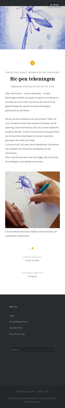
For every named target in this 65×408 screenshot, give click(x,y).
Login (12, 315)
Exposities (12, 72)
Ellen (26, 86)
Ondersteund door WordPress (22, 398)
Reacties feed (16, 327)
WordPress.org (17, 334)
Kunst (23, 72)
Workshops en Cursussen (43, 72)
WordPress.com (32, 401)
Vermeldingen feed (18, 321)
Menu (56, 5)
